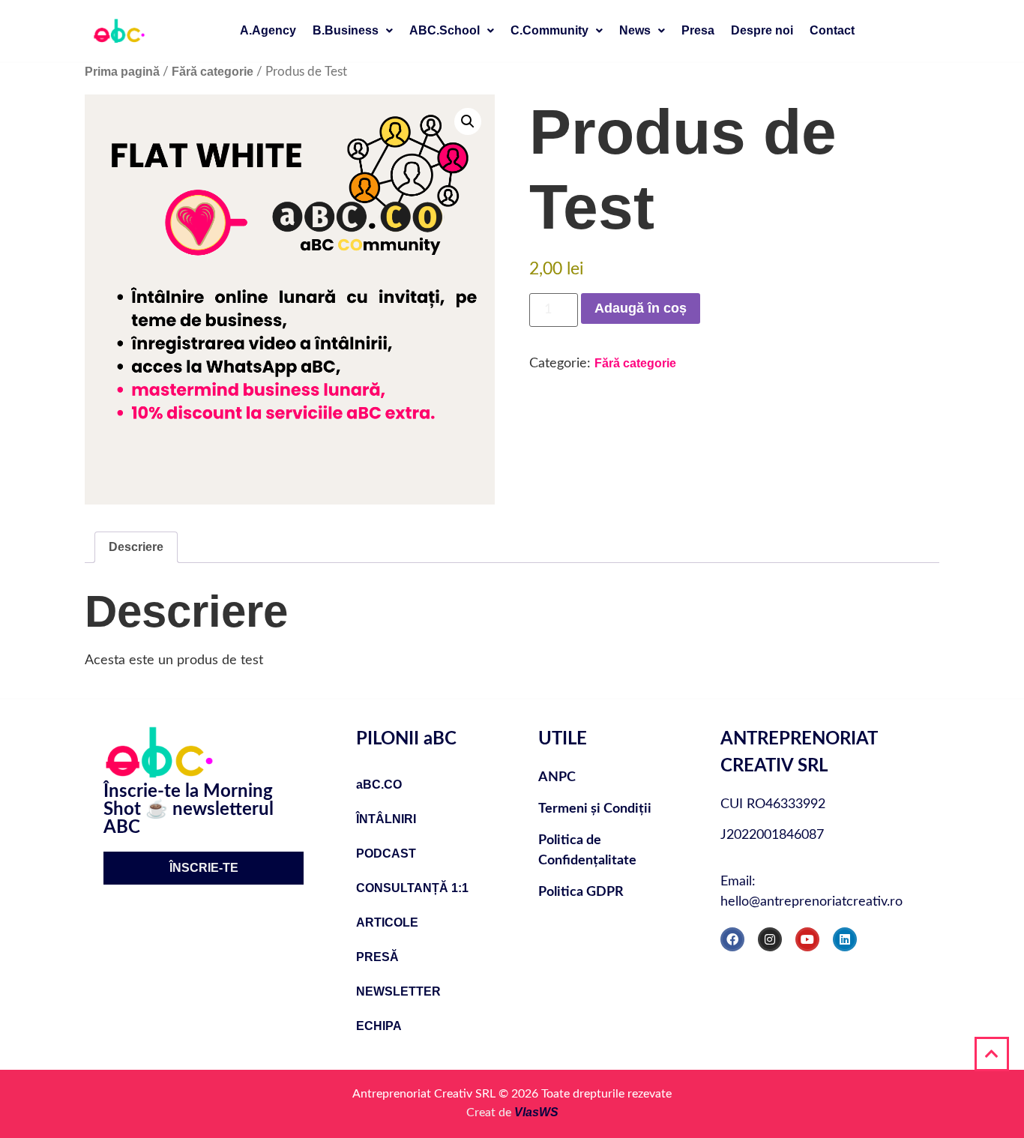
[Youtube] (807, 939)
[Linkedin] (845, 939)
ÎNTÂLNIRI (386, 819)
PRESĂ (377, 957)
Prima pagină (122, 71)
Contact (832, 30)
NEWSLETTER (398, 991)
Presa (697, 30)
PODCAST (386, 853)
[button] (352, 31)
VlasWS (536, 1112)
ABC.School (444, 30)
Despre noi (762, 30)
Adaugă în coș (640, 308)
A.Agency (268, 30)
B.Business (346, 30)
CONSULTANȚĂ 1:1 (412, 888)
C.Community (549, 30)
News (635, 30)
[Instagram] (770, 939)
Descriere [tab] (136, 547)
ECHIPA (379, 1026)
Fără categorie (212, 71)
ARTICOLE (387, 922)
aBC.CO (379, 784)
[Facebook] (732, 939)
